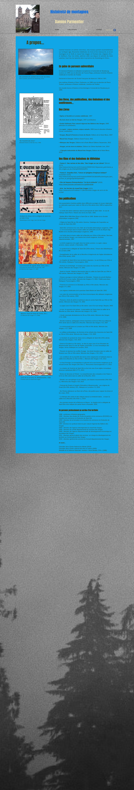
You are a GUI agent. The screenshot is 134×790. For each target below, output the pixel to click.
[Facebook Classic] (115, 30)
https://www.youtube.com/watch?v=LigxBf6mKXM (76, 184)
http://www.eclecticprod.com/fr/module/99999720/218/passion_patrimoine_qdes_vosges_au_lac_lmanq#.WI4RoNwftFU (86, 168)
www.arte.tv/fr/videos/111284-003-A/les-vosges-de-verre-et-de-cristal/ (83, 191)
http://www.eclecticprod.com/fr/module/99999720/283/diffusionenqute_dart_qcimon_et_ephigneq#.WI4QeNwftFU (86, 177)
